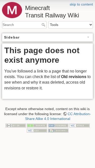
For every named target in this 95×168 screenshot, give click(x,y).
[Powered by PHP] (58, 125)
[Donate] (37, 125)
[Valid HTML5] (79, 125)
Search (44, 24)
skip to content (81, 4)
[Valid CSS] (37, 130)
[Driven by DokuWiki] (58, 130)
